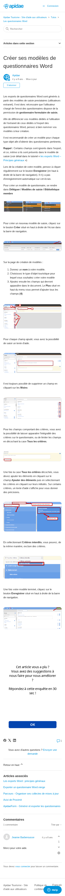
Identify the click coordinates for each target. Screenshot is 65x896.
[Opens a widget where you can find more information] (52, 890)
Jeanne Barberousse (23, 837)
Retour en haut (11, 764)
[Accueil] (13, 6)
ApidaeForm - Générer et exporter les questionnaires (31, 806)
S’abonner (11, 85)
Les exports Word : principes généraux (24, 781)
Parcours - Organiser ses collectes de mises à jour (31, 793)
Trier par (55, 825)
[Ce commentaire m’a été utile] (59, 836)
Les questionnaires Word (15, 21)
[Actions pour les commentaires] (59, 853)
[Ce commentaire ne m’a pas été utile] (59, 847)
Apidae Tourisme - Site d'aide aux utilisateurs (25, 17)
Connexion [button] (52, 6)
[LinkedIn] (14, 740)
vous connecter (22, 866)
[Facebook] (4, 740)
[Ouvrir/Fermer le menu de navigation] (44, 5)
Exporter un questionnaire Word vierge (24, 787)
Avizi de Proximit (12, 799)
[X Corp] (9, 740)
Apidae (16, 75)
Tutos (53, 17)
